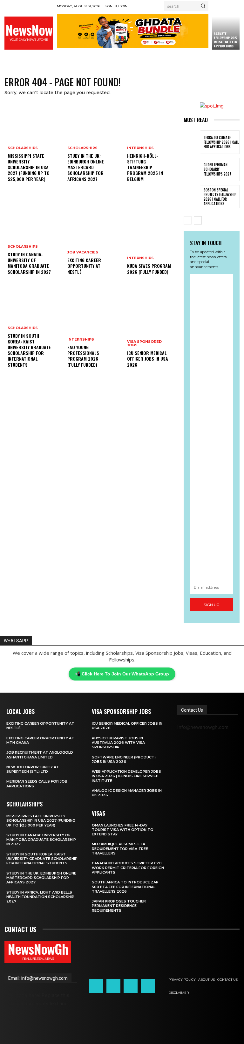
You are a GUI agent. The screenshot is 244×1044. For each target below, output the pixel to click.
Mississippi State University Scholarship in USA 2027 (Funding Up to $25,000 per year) (29, 167)
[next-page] (198, 220)
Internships (80, 339)
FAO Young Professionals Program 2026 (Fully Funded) (83, 356)
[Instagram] (113, 986)
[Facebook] (96, 986)
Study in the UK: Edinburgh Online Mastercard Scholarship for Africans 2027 (85, 167)
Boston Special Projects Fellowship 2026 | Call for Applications (220, 196)
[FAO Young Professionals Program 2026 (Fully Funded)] (92, 332)
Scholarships (23, 148)
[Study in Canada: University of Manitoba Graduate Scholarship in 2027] (32, 239)
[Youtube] (148, 986)
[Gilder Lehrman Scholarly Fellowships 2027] (192, 169)
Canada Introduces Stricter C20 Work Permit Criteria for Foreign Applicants (128, 868)
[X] (131, 986)
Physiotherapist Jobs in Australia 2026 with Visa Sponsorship (118, 743)
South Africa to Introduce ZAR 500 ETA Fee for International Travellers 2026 (125, 887)
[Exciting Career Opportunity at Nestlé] (92, 239)
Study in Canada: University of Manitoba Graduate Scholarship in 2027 (29, 263)
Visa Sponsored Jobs (144, 343)
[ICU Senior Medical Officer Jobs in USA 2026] (152, 332)
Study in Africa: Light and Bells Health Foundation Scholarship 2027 (40, 897)
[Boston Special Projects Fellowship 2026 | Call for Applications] (192, 197)
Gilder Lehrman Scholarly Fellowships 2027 (217, 169)
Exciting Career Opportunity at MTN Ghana (40, 740)
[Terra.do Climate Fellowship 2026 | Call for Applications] (192, 142)
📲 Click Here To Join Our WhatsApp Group (122, 673)
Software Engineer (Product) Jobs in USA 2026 (124, 759)
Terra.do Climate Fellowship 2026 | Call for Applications (221, 142)
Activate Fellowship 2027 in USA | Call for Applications (226, 39)
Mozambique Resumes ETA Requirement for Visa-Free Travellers (120, 848)
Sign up (212, 604)
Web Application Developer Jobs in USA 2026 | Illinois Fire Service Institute (126, 776)
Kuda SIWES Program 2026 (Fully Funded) (149, 268)
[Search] (202, 6)
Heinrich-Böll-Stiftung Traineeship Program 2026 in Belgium (145, 167)
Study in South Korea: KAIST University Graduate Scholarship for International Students (29, 350)
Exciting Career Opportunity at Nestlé (84, 266)
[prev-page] (188, 220)
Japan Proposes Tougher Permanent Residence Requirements (119, 906)
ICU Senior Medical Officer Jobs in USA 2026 (147, 358)
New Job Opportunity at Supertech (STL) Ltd (32, 769)
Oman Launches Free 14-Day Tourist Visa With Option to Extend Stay (122, 830)
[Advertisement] (211, 427)
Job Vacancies (82, 252)
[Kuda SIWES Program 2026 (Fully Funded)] (152, 239)
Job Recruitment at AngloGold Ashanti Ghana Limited (39, 754)
